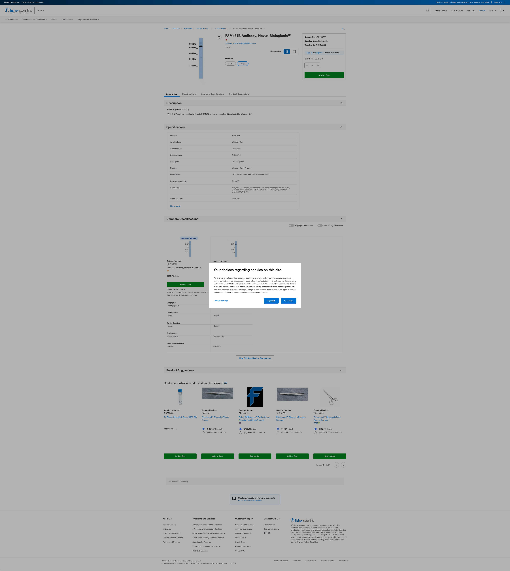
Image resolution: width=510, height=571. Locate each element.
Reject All (271, 301)
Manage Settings (221, 300)
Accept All (288, 301)
